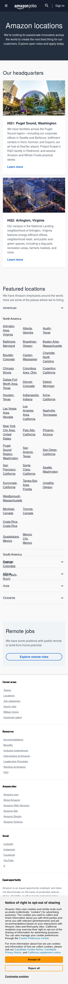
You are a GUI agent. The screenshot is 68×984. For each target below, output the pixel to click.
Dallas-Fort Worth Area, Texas (10, 368)
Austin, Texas (47, 320)
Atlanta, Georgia (28, 320)
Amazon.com (10, 785)
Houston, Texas (9, 380)
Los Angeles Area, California (30, 392)
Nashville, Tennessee (49, 392)
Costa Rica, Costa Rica (10, 490)
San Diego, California (49, 425)
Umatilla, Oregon (49, 455)
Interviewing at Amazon (17, 747)
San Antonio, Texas (28, 425)
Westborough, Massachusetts (10, 467)
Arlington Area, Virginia (9, 320)
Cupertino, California (49, 356)
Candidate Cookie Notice (29, 949)
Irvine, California (49, 380)
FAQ (5, 763)
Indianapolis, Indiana (30, 380)
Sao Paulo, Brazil (10, 536)
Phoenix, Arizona (48, 408)
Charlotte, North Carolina (49, 344)
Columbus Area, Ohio (29, 356)
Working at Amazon (14, 758)
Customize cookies (16, 976)
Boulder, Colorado (9, 344)
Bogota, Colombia (9, 524)
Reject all (34, 968)
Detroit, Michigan (48, 368)
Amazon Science (12, 812)
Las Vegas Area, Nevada (9, 392)
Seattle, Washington (50, 441)
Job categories (11, 692)
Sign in (60, 6)
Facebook (8, 846)
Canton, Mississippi (29, 344)
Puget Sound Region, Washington (10, 426)
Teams (7, 681)
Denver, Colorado (29, 368)
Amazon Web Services (15, 796)
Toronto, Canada (28, 479)
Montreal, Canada (9, 479)
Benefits (8, 736)
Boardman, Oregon (30, 332)
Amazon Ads (10, 802)
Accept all (34, 959)
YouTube (8, 851)
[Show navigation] (6, 6)
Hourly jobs (10, 697)
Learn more (15, 162)
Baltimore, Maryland (9, 332)
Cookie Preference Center (33, 937)
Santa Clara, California (30, 441)
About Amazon (11, 791)
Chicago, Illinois (8, 356)
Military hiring (11, 703)
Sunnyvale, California (10, 455)
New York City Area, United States (9, 408)
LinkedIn (8, 835)
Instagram (9, 840)
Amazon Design (12, 807)
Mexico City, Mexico (30, 502)
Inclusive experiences (15, 741)
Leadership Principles (15, 752)
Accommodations (13, 730)
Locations (8, 686)
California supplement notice (43, 952)
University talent (12, 708)
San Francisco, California (9, 441)
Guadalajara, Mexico (10, 502)
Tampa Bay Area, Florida (30, 455)
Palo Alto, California (29, 408)
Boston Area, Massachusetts (50, 332)
